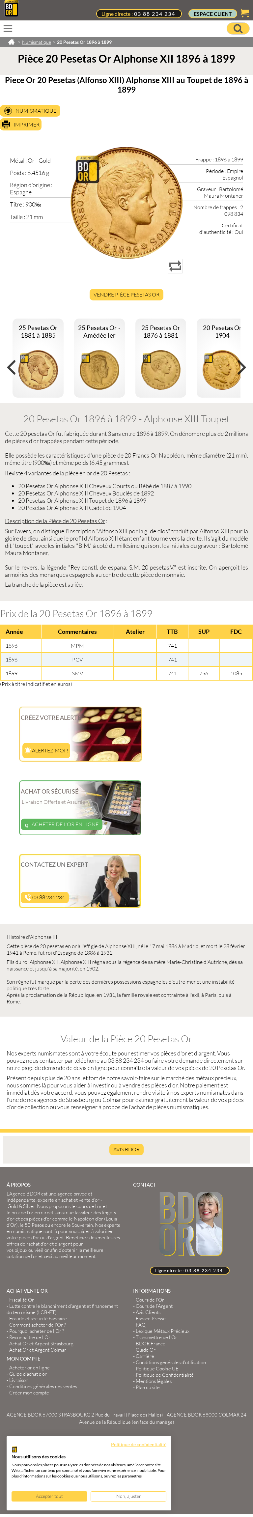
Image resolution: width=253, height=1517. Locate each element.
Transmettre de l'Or (156, 1337)
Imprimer (27, 124)
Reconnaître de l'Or (29, 1337)
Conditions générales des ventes (43, 1386)
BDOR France (150, 1343)
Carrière (145, 1356)
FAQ (141, 1325)
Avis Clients (148, 1312)
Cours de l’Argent (154, 1306)
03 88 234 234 (154, 14)
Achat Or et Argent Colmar (37, 1350)
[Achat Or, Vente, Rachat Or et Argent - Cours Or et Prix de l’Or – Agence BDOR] (11, 14)
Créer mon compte (29, 1393)
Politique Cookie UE (157, 1368)
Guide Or (145, 1350)
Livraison (18, 1380)
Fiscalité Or (21, 1300)
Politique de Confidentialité (165, 1375)
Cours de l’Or (150, 1300)
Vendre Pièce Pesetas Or (126, 294)
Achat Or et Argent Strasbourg (41, 1343)
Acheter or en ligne (29, 1367)
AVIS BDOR (126, 1149)
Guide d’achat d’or (28, 1374)
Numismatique (35, 110)
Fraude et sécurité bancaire (38, 1318)
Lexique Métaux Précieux (162, 1331)
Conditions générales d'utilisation (171, 1362)
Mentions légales (154, 1381)
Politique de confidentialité (138, 1444)
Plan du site (148, 1387)
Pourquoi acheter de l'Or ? (36, 1331)
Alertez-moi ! (49, 750)
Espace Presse (151, 1318)
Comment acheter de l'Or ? (37, 1325)
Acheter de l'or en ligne (65, 824)
